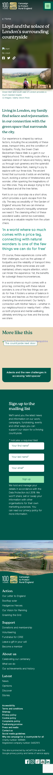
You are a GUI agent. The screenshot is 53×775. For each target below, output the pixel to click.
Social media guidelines (13, 734)
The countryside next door (20, 343)
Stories (6, 695)
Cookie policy (9, 718)
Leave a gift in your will (14, 642)
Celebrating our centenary (16, 659)
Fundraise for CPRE (12, 637)
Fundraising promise (12, 724)
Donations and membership (17, 628)
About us (9, 654)
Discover (7, 691)
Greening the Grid (11, 615)
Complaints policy (11, 721)
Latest (7, 676)
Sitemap (6, 712)
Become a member (12, 647)
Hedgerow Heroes (12, 606)
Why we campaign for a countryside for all (23, 737)
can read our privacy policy (23, 510)
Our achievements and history (18, 669)
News (5, 681)
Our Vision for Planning (14, 610)
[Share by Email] (14, 58)
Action (7, 591)
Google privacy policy (12, 753)
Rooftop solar (9, 601)
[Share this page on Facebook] (3, 58)
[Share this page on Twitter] (8, 58)
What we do (8, 664)
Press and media (10, 728)
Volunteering (9, 632)
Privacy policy (9, 715)
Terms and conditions (12, 709)
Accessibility (8, 706)
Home (8, 19)
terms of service (35, 753)
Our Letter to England (13, 596)
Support (8, 622)
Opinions (7, 686)
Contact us (7, 731)
